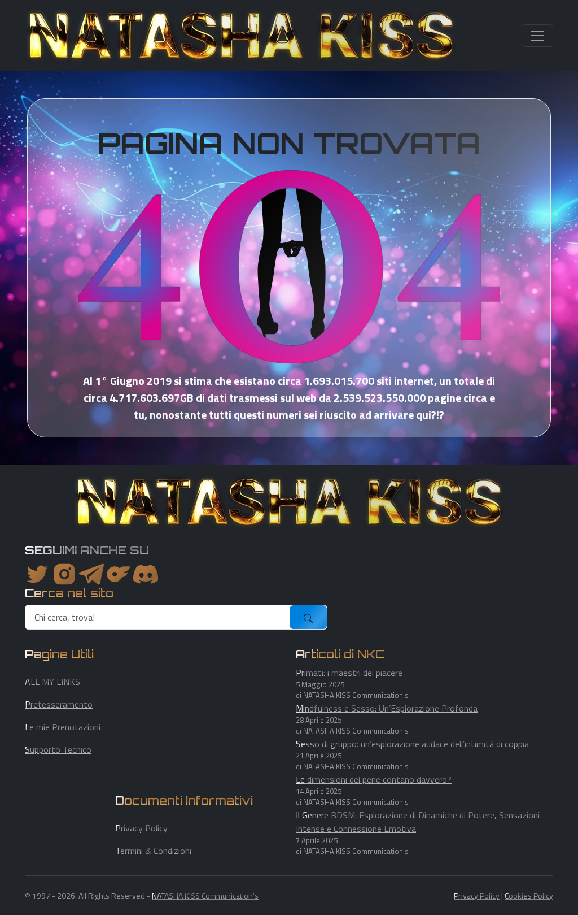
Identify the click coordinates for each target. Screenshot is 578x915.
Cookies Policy (529, 895)
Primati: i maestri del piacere (349, 672)
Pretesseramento (59, 704)
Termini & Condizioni (153, 850)
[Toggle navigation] (537, 35)
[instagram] (64, 574)
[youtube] (145, 574)
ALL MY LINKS (52, 681)
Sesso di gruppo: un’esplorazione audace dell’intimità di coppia (412, 744)
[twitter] (37, 574)
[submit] (308, 617)
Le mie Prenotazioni (62, 727)
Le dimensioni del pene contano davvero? (374, 779)
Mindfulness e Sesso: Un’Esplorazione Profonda (387, 708)
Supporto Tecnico (58, 749)
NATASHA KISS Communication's (205, 895)
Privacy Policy (141, 828)
